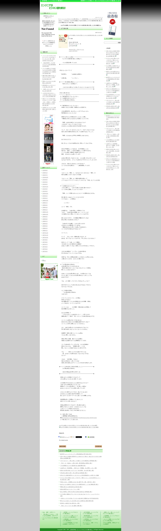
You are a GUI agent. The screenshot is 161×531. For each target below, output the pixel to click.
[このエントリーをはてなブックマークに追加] (59, 437)
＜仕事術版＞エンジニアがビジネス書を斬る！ (70, 520)
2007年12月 (45, 233)
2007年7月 (45, 244)
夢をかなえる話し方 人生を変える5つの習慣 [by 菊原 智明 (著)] (76, 500)
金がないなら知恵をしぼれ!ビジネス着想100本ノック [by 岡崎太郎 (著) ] (79, 484)
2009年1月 (45, 209)
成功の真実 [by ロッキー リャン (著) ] (70, 489)
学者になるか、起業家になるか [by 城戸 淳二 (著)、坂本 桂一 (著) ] (78, 482)
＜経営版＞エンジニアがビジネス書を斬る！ (70, 513)
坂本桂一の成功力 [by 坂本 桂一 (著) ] (70, 503)
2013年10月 (45, 177)
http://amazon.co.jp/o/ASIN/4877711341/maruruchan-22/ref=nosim (79, 417)
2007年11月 (45, 235)
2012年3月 (45, 189)
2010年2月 (45, 196)
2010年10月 (45, 193)
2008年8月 (45, 219)
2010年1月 (45, 198)
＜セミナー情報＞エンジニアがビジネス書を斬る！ (111, 520)
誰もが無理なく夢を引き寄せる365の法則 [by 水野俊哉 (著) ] (76, 491)
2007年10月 (45, 237)
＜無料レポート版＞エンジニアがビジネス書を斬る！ (111, 513)
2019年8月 (45, 170)
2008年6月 (45, 223)
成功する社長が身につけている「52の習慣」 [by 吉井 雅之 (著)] (77, 470)
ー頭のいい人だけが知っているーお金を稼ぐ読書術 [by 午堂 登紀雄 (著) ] (79, 498)
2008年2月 (45, 228)
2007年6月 (45, 246)
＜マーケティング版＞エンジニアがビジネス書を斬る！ (70, 516)
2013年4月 (45, 179)
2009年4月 (45, 205)
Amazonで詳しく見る (74, 49)
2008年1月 (45, 230)
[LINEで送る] (91, 437)
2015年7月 (45, 175)
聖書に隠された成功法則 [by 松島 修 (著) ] (71, 487)
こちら (50, 46)
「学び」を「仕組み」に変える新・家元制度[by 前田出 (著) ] (76, 463)
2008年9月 (45, 216)
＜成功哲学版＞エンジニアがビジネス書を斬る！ (90, 516)
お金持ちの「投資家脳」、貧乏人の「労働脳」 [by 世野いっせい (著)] (78, 468)
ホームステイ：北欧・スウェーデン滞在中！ (90, 523)
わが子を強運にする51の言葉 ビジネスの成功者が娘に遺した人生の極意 (78, 425)
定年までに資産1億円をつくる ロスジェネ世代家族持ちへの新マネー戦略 (79, 475)
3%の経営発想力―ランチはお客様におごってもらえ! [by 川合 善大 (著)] (113, 96)
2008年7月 (45, 221)
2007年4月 (45, 251)
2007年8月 (45, 242)
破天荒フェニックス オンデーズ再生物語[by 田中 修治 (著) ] (76, 454)
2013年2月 (45, 184)
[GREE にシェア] (65, 437)
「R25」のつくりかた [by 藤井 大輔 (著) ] (71, 505)
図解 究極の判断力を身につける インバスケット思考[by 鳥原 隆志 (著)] (49, 77)
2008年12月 (45, 212)
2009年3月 (45, 207)
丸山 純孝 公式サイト (49, 512)
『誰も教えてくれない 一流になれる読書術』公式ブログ (50, 515)
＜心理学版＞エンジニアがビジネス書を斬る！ (90, 520)
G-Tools (82, 49)
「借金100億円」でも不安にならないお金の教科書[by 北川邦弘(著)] (49, 64)
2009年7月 (45, 202)
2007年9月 (45, 239)
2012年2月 (45, 191)
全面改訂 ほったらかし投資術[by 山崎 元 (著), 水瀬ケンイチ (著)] (49, 109)
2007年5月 (45, 249)
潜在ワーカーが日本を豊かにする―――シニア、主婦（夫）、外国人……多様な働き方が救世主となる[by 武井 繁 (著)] (49, 102)
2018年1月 (45, 172)
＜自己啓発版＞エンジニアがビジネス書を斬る (90, 513)
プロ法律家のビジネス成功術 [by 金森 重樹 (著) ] (73, 465)
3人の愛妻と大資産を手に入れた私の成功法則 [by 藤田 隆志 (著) (113, 67)
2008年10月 (45, 214)
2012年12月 (45, 186)
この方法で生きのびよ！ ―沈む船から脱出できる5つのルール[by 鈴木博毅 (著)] (49, 95)
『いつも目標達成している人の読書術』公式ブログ (70, 523)
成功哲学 (62, 451)
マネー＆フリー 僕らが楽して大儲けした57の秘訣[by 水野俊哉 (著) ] (78, 460)
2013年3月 (45, 182)
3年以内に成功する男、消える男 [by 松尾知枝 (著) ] (73, 473)
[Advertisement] (80, 14)
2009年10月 (45, 200)
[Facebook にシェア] (86, 437)
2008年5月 (45, 226)
